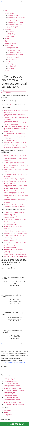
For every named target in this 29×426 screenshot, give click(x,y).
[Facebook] (2, 370)
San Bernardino (11, 35)
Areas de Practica (9, 13)
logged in (10, 104)
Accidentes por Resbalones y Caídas (14, 390)
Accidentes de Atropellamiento (16, 17)
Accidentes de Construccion (15, 22)
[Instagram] (11, 370)
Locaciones (7, 29)
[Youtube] (15, 370)
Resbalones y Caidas (13, 28)
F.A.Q (5, 40)
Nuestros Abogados (10, 12)
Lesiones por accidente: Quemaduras (14, 172)
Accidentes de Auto (13, 15)
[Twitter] (7, 370)
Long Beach (10, 36)
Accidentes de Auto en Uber (12, 121)
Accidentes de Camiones (14, 20)
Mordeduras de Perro (13, 26)
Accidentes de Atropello (10, 380)
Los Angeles (10, 31)
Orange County (11, 33)
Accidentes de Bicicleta (10, 381)
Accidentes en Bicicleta (14, 19)
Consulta (6, 38)
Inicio (5, 10)
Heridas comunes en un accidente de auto (15, 233)
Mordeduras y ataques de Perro (13, 388)
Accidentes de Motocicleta (15, 24)
